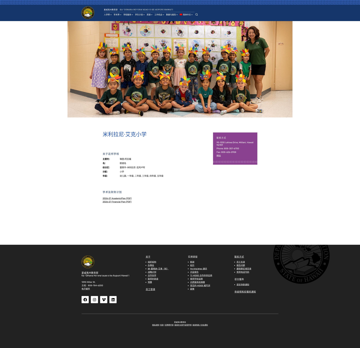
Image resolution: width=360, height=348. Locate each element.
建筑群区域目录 (244, 268)
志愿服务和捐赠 (197, 282)
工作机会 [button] (158, 14)
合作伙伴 (152, 275)
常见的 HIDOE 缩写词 (200, 285)
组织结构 (152, 262)
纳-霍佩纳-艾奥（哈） (158, 268)
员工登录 (150, 289)
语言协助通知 (243, 284)
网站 (219, 155)
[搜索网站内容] (196, 14)
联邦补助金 (153, 279)
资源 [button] (149, 14)
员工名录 (241, 262)
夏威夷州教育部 (111, 10)
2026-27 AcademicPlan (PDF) (117, 198)
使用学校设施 (196, 279)
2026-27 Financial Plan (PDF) (117, 201)
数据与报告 (171, 14)
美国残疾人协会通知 (200, 325)
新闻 (192, 262)
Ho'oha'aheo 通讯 (198, 268)
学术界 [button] (117, 14)
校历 (192, 265)
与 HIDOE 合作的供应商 (201, 275)
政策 (192, 289)
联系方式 (239, 257)
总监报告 (194, 272)
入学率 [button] (107, 14)
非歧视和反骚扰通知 (245, 292)
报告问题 (241, 265)
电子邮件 (86, 289)
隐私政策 (155, 325)
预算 (150, 282)
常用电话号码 (243, 272)
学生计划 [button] (139, 14)
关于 (148, 257)
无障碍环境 (169, 325)
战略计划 (152, 272)
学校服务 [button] (127, 14)
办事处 (151, 265)
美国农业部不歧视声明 (183, 325)
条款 (162, 325)
